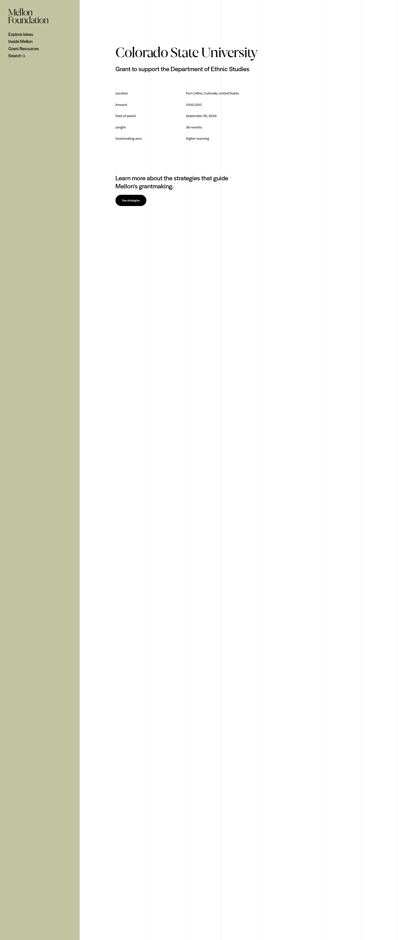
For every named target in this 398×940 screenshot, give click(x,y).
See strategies (131, 200)
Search (14, 55)
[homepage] (28, 15)
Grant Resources (23, 48)
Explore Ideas (20, 34)
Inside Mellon (20, 41)
